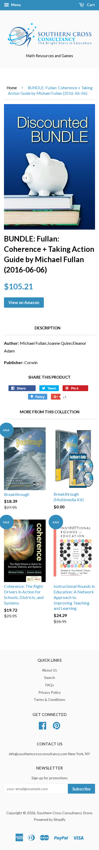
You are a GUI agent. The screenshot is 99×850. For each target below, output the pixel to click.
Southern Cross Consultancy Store (64, 813)
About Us (49, 670)
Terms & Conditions (49, 699)
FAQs (49, 685)
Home (12, 87)
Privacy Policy (49, 692)
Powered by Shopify (49, 819)
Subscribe (81, 788)
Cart (90, 4)
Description (47, 327)
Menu (15, 4)
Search (49, 677)
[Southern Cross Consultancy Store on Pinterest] (56, 725)
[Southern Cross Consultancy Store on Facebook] (42, 725)
